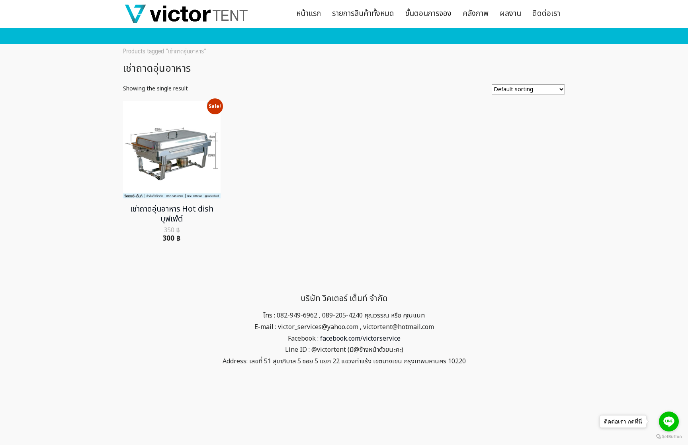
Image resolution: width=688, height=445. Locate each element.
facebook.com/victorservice (360, 338)
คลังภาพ (476, 14)
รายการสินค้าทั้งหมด (363, 14)
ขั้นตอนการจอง (428, 14)
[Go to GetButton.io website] (669, 436)
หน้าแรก (308, 14)
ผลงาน (510, 14)
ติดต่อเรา (546, 14)
